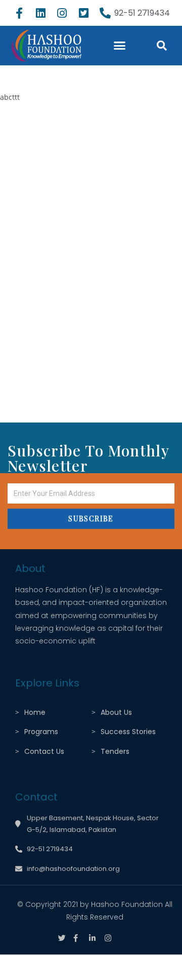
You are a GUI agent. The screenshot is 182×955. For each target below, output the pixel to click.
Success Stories (128, 732)
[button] (119, 45)
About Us (116, 712)
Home (35, 712)
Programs (41, 732)
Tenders (115, 751)
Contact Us (44, 751)
